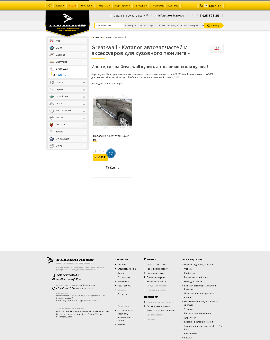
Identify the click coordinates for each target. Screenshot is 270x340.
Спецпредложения (126, 268)
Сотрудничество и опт (158, 306)
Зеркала (188, 309)
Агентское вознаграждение (161, 310)
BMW (63, 311)
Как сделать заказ (156, 273)
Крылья (188, 337)
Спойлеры (189, 273)
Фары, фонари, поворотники (199, 293)
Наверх (121, 324)
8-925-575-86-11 (212, 15)
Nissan (84, 314)
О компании (123, 277)
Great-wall (86, 311)
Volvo (69, 316)
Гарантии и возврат (157, 268)
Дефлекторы (190, 317)
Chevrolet (77, 311)
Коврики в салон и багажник (199, 321)
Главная (121, 264)
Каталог (121, 273)
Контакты (122, 294)
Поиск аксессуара (156, 277)
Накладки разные (193, 281)
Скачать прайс (154, 314)
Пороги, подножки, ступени (198, 264)
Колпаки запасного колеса (197, 313)
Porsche (91, 314)
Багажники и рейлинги (196, 277)
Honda (95, 311)
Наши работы (124, 285)
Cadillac (69, 311)
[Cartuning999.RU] (67, 18)
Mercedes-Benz (74, 314)
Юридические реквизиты (160, 302)
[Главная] (50, 5)
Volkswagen (61, 316)
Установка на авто (156, 281)
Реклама (151, 318)
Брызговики (190, 333)
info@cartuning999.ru (171, 15)
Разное (187, 297)
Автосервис (123, 281)
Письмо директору (156, 289)
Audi (58, 311)
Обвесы (188, 268)
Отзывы (121, 289)
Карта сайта (123, 306)
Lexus (64, 314)
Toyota (98, 314)
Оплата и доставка (156, 264)
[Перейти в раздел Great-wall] (216, 47)
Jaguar (101, 311)
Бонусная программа (157, 285)
